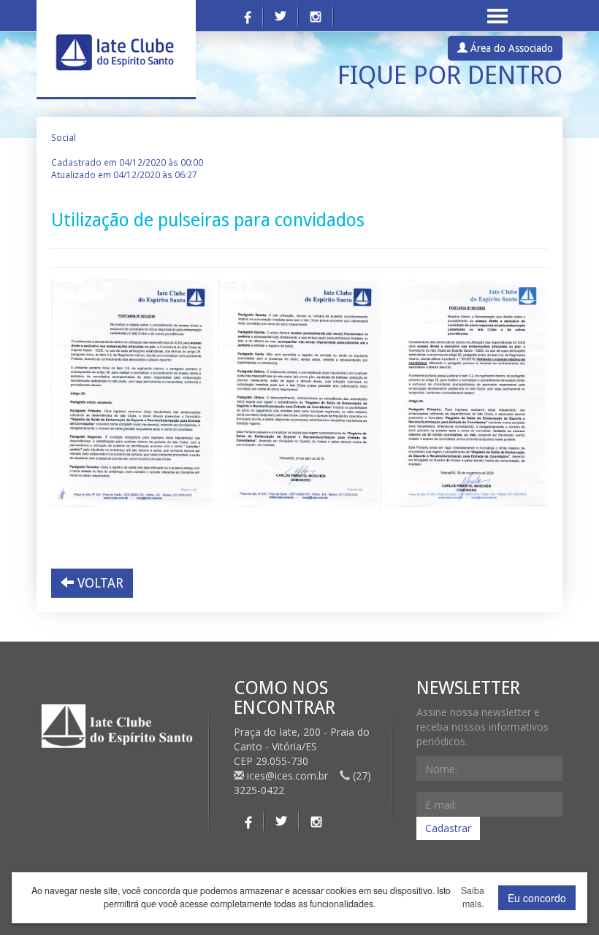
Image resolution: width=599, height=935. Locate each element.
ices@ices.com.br (287, 775)
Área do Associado (510, 48)
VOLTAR (98, 582)
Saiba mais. (472, 897)
